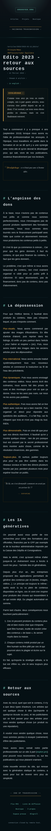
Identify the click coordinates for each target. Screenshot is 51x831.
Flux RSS (15, 804)
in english (14, 83)
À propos (31, 809)
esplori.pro (42, 752)
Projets (25, 19)
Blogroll (34, 814)
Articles (14, 19)
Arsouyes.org (25, 10)
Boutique (37, 19)
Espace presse (19, 814)
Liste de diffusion (31, 804)
